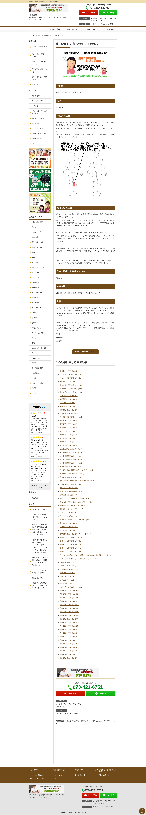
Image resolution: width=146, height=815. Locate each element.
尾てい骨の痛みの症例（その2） (71, 389)
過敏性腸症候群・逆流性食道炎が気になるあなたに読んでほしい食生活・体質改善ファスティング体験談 (39, 530)
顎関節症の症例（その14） (69, 612)
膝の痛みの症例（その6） (69, 427)
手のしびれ (36, 262)
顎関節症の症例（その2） (69, 654)
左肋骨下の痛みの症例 (69, 396)
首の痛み (35, 297)
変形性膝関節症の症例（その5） (71, 452)
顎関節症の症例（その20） (69, 590)
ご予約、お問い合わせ (108, 29)
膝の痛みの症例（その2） (69, 442)
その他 (38, 35)
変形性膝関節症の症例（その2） (72, 463)
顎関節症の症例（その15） (69, 608)
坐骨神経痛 (36, 302)
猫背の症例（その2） (67, 403)
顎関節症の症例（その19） (70, 594)
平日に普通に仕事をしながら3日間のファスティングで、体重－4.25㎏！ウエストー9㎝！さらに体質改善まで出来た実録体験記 (39, 546)
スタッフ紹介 (36, 124)
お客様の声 (91, 29)
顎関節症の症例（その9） (69, 629)
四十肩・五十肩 (37, 333)
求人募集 (35, 498)
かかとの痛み (36, 287)
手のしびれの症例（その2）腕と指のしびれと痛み (78, 559)
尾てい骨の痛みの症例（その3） (71, 392)
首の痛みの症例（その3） (69, 527)
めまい (34, 227)
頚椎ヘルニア (36, 257)
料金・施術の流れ (73, 29)
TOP (37, 29)
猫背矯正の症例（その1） (69, 399)
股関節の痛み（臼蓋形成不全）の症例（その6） (77, 470)
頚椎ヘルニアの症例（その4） (71, 548)
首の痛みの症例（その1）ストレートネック (75, 534)
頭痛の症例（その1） (67, 583)
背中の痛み (36, 318)
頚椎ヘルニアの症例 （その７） (72, 537)
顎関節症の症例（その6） (69, 640)
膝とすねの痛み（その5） (69, 431)
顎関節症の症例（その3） (69, 651)
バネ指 (34, 378)
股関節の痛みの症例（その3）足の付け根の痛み (77, 481)
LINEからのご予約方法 (40, 509)
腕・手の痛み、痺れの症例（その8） (73, 505)
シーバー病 (36, 277)
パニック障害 (36, 358)
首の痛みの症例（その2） (69, 530)
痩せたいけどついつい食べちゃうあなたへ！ (39, 571)
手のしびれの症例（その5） (70, 512)
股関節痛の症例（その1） (69, 488)
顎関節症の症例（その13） (69, 615)
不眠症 (34, 388)
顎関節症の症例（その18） (69, 598)
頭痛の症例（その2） (67, 580)
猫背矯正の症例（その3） (69, 406)
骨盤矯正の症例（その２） (69, 381)
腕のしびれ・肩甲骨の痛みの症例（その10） (76, 498)
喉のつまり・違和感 (39, 348)
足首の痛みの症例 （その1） (71, 374)
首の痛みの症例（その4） (69, 523)
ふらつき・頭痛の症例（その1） (71, 587)
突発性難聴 (36, 237)
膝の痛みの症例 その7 (69, 424)
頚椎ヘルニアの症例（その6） (71, 541)
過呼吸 (34, 363)
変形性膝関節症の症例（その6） (71, 449)
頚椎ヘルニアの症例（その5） (71, 544)
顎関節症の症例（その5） (69, 644)
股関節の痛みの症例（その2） (71, 484)
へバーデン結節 (37, 383)
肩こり (34, 338)
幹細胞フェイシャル (39, 139)
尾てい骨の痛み (37, 308)
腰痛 (33, 343)
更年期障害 (36, 373)
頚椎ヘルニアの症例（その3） (71, 551)
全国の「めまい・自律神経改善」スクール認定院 (39, 517)
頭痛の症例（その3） (67, 576)
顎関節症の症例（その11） (69, 622)
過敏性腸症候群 (37, 242)
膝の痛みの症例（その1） (70, 445)
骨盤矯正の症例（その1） (69, 371)
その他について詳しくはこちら (85, 351)
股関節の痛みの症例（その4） (71, 477)
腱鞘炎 (34, 313)
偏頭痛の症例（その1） (68, 566)
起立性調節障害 (37, 368)
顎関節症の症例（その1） (69, 658)
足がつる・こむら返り (39, 267)
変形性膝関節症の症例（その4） (71, 456)
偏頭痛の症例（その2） (68, 562)
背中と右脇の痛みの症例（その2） (72, 491)
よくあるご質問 (37, 128)
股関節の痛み (36, 328)
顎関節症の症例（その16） (69, 605)
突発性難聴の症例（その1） (70, 413)
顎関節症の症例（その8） (69, 633)
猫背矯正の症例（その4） (69, 410)
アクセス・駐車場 (38, 118)
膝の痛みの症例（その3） (69, 438)
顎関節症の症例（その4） (69, 647)
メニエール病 (36, 232)
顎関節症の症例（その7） (69, 636)
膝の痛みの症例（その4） (69, 435)
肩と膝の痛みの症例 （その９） (72, 417)
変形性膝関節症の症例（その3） (71, 459)
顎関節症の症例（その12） (69, 619)
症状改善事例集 (37, 578)
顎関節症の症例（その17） (69, 601)
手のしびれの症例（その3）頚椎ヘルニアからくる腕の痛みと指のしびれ (86, 555)
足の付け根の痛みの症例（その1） (72, 474)
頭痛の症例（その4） (67, 573)
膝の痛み (35, 323)
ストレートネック (38, 292)
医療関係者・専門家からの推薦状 (39, 112)
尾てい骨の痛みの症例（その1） (71, 385)
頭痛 (33, 252)
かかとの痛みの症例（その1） (71, 378)
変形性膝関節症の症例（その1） (71, 466)
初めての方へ (55, 29)
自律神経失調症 (37, 222)
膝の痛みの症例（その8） (69, 420)
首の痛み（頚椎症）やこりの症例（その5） (75, 520)
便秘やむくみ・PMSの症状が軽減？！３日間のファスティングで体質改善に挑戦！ (40, 561)
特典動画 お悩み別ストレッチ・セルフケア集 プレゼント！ (39, 585)
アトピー (35, 353)
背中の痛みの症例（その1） (70, 495)
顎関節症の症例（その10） (69, 626)
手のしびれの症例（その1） (70, 516)
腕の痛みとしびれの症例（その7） (72, 509)
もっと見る (36, 84)
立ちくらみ (36, 272)
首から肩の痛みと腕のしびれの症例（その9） (76, 502)
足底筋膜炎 (36, 282)
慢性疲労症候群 (37, 247)
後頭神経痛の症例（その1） (70, 569)
